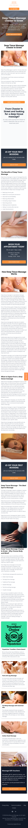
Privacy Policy (5, 805)
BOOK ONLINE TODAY (14, 262)
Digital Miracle (17, 824)
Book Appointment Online (14, 34)
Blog (25, 805)
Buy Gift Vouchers (14, 789)
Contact (14, 808)
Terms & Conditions (16, 805)
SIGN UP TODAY (14, 165)
